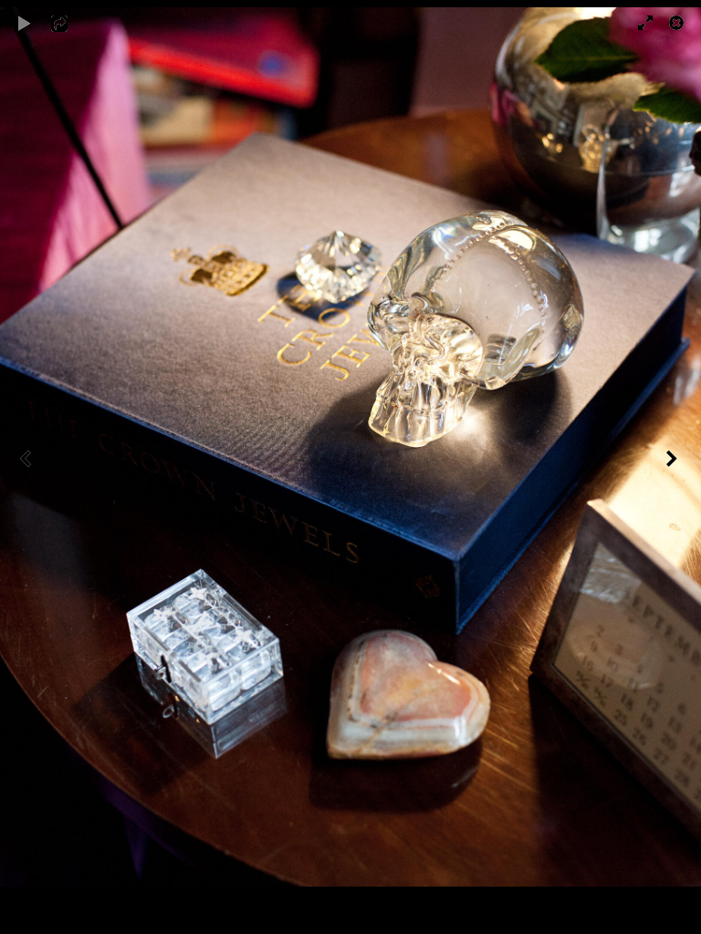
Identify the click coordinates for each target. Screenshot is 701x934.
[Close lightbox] (678, 23)
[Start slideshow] (24, 23)
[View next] (673, 467)
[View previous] (27, 467)
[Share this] (72, 23)
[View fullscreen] (637, 23)
